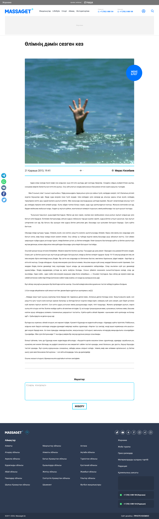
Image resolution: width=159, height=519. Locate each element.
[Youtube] (122, 432)
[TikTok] (117, 432)
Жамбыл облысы (88, 472)
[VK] (128, 432)
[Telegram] (145, 432)
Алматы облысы (50, 452)
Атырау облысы (12, 452)
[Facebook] (134, 432)
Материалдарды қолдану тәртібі (133, 459)
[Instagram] (139, 432)
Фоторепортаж (82, 11)
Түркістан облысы (88, 459)
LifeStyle (56, 11)
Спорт (64, 11)
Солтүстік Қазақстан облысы (56, 478)
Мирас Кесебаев (124, 170)
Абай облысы (11, 472)
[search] (152, 11)
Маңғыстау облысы (52, 446)
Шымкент (47, 484)
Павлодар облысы (13, 478)
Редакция (122, 466)
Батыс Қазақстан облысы (55, 459)
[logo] (19, 11)
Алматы (8, 446)
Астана (83, 446)
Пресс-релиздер (125, 453)
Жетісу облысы (50, 472)
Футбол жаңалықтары (90, 484)
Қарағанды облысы (14, 465)
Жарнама (6, 2)
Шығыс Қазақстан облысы (17, 484)
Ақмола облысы (12, 459)
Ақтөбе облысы (87, 452)
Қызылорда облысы (52, 465)
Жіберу (79, 406)
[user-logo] (144, 11)
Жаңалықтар (45, 11)
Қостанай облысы (88, 465)
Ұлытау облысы (87, 478)
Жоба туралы (124, 446)
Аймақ (72, 11)
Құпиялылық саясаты (128, 472)
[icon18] (27, 432)
